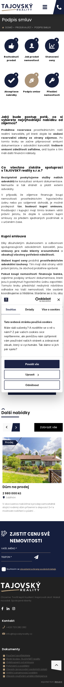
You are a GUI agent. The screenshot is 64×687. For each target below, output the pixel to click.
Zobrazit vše (48, 427)
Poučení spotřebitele (18, 655)
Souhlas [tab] (11, 309)
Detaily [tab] (29, 309)
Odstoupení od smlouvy (20, 662)
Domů (8, 27)
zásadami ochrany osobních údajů (38, 569)
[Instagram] (13, 608)
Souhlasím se (13, 569)
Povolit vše (32, 363)
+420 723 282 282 (16, 627)
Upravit (29, 374)
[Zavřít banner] (58, 299)
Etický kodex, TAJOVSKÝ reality (23, 658)
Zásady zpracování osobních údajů (26, 669)
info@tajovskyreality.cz (19, 633)
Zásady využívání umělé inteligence (26, 676)
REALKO (58, 682)
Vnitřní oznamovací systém (22, 672)
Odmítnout (32, 384)
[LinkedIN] (8, 608)
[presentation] (7, 427)
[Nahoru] (56, 665)
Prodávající (23, 27)
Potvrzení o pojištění (17, 665)
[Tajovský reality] (17, 7)
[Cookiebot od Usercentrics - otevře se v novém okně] (37, 299)
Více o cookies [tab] (51, 309)
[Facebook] (2, 608)
